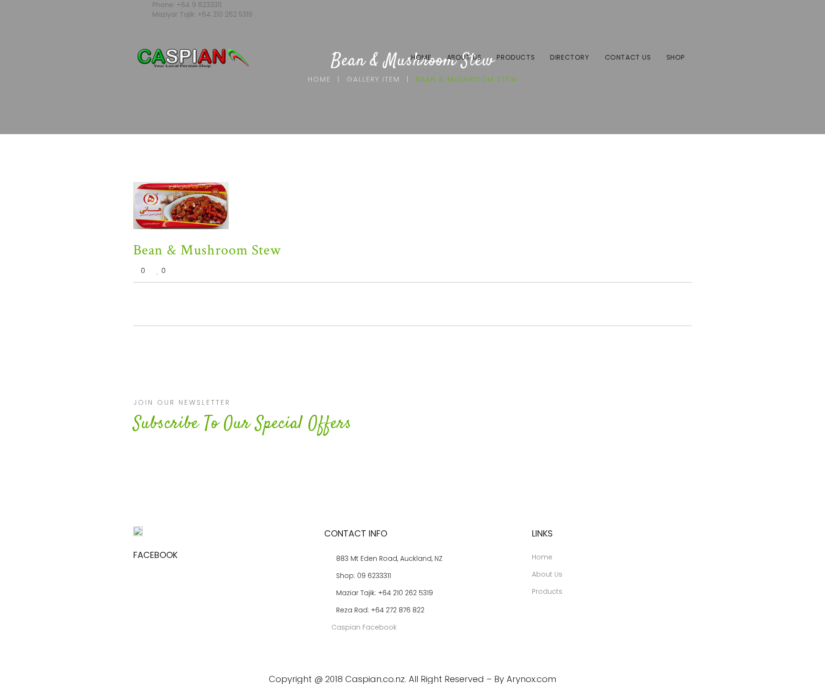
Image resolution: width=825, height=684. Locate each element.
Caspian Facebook (363, 627)
